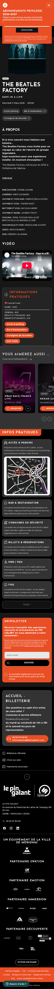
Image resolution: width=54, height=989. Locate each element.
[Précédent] (44, 419)
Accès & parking (15, 324)
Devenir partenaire (27, 962)
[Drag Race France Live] (18, 388)
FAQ (13, 978)
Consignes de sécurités (19, 335)
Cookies (6, 975)
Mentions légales (12, 971)
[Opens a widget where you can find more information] (16, 984)
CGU (24, 971)
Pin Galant (27, 38)
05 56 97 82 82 (19, 737)
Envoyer (27, 30)
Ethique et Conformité (21, 975)
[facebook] (4, 828)
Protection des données (38, 971)
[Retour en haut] (27, 777)
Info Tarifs (12, 341)
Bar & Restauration (17, 329)
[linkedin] (18, 828)
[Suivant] (49, 419)
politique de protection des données (15, 41)
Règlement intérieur (42, 975)
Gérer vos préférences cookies (30, 978)
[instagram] (11, 828)
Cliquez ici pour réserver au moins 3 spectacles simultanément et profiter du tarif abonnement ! (23, 19)
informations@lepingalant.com (28, 740)
